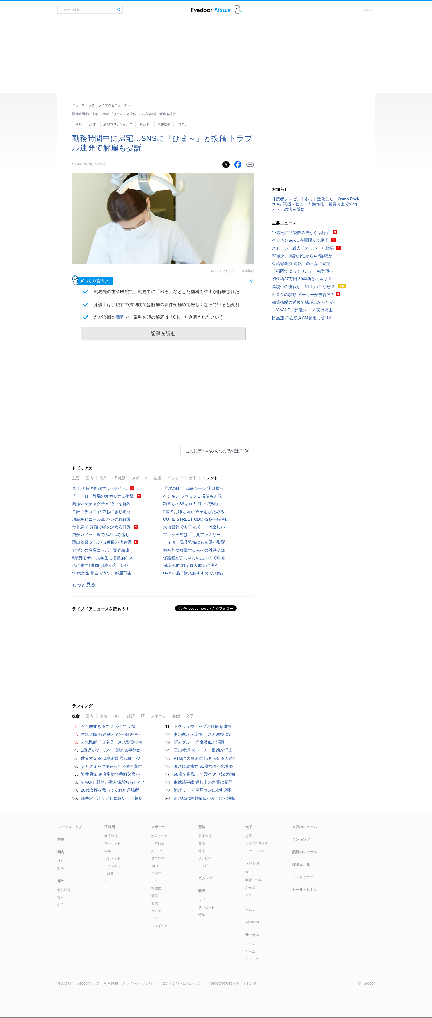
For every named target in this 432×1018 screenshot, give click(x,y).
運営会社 (64, 983)
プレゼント (206, 907)
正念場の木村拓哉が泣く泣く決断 (204, 798)
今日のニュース (304, 827)
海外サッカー (161, 836)
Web (107, 851)
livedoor (368, 10)
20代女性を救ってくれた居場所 (110, 790)
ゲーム (250, 951)
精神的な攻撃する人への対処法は (194, 550)
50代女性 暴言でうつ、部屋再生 (101, 573)
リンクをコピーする (250, 165)
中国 (60, 905)
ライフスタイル (256, 843)
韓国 (60, 897)
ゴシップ (174, 478)
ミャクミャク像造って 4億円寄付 (111, 766)
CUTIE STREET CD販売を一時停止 (196, 519)
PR (106, 881)
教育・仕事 (253, 880)
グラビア (204, 858)
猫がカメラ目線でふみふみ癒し (101, 534)
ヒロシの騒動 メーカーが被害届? (302, 294)
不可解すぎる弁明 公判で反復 (108, 726)
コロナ (183, 124)
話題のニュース (304, 852)
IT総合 (109, 873)
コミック (251, 959)
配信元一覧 (301, 864)
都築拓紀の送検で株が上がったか (303, 302)
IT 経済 (119, 478)
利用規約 (111, 983)
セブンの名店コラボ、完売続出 (101, 550)
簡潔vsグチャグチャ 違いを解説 (101, 503)
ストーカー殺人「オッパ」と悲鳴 (303, 248)
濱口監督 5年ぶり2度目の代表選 (101, 542)
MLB (154, 866)
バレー (156, 918)
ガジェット (112, 858)
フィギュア (159, 926)
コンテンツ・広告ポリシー (183, 983)
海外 (103, 478)
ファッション (255, 851)
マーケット (112, 843)
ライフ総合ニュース (112, 105)
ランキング (301, 839)
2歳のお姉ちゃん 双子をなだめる (193, 511)
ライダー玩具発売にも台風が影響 (194, 542)
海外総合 (63, 890)
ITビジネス (112, 866)
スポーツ (139, 478)
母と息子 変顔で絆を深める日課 (101, 527)
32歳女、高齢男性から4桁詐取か (302, 255)
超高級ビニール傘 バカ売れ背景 (101, 519)
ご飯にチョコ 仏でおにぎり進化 (101, 511)
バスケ (156, 911)
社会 (60, 861)
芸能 (157, 478)
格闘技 (156, 888)
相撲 (154, 903)
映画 (201, 891)
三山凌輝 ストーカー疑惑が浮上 (203, 750)
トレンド (210, 478)
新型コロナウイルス (118, 124)
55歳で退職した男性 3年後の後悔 (204, 774)
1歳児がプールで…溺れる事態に (111, 750)
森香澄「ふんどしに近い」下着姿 (112, 798)
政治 (60, 868)
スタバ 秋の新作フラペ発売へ (99, 488)
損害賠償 (164, 124)
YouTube (252, 922)
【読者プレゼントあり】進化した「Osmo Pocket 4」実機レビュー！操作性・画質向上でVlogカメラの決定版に (315, 203)
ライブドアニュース (211, 10)
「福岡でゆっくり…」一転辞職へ (303, 271)
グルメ (250, 910)
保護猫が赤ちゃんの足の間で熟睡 (194, 557)
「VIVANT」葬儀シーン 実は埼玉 (193, 488)
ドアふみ (238, 10)
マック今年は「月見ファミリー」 (194, 534)
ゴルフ (156, 873)
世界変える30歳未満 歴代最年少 (110, 758)
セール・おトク (304, 890)
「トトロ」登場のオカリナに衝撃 (103, 496)
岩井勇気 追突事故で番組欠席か (110, 774)
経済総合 (110, 836)
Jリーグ (157, 851)
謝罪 (92, 124)
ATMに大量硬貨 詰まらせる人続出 (205, 758)
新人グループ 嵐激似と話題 (199, 742)
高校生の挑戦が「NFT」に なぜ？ (303, 286)
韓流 (201, 851)
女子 (192, 478)
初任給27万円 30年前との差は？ (302, 278)
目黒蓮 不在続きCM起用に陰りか (302, 317)
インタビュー (303, 877)
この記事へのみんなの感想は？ (214, 450)
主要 (76, 478)
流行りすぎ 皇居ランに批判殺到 (203, 790)
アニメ (250, 944)
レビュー (204, 900)
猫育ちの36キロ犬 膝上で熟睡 (190, 503)
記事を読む (163, 333)
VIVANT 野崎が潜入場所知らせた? (112, 782)
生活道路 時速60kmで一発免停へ (111, 734)
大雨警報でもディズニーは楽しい (194, 527)
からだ (250, 887)
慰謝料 (145, 124)
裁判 (78, 124)
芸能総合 (204, 836)
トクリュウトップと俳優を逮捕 (202, 726)
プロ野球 (157, 858)
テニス (156, 881)
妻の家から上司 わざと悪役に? (202, 734)
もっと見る (84, 584)
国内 (89, 478)
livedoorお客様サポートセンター (234, 983)
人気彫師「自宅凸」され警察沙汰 (112, 742)
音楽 (201, 843)
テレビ (203, 866)
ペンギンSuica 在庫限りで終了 (300, 240)
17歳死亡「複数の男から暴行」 (301, 232)
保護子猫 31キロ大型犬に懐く (190, 565)
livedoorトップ (87, 983)
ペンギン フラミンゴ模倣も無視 (192, 496)
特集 (201, 915)
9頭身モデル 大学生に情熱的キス (102, 557)
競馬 (154, 896)
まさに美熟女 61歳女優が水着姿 (203, 766)
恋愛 (248, 836)
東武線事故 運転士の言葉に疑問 (203, 782)
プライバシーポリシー (140, 983)
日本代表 (157, 843)
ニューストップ (83, 105)
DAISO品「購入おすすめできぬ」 (194, 573)
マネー (250, 895)
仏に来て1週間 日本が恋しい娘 (100, 565)
